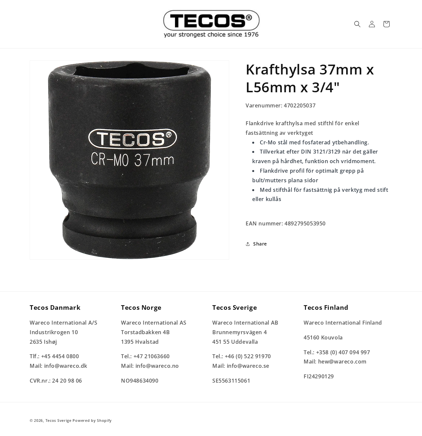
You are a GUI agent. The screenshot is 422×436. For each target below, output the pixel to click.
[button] (357, 24)
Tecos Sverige (58, 420)
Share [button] (260, 244)
